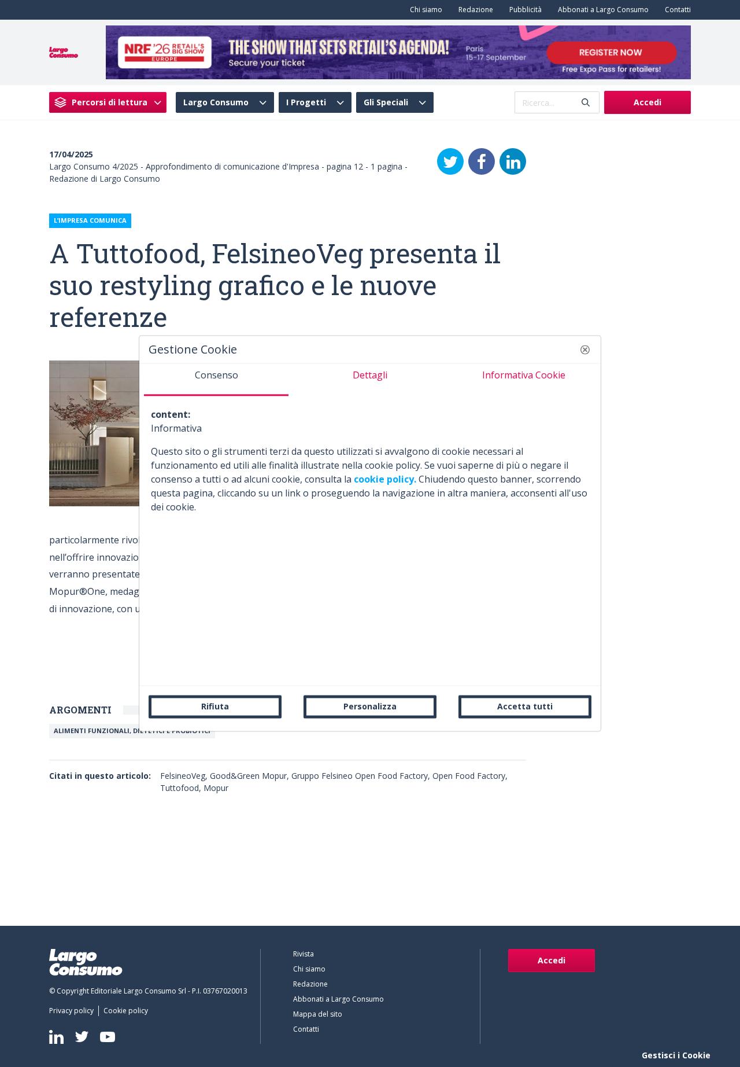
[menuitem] (423, 10)
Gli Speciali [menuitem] (386, 102)
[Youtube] (107, 1036)
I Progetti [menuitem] (306, 102)
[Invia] (585, 103)
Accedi (647, 102)
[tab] (216, 379)
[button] (585, 349)
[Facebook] (481, 161)
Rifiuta (215, 706)
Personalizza (370, 706)
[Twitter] (450, 161)
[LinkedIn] (513, 161)
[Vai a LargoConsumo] (63, 51)
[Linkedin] (56, 1037)
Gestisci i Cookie (676, 1055)
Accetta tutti (525, 706)
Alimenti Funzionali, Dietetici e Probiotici (132, 730)
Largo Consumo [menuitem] (216, 102)
